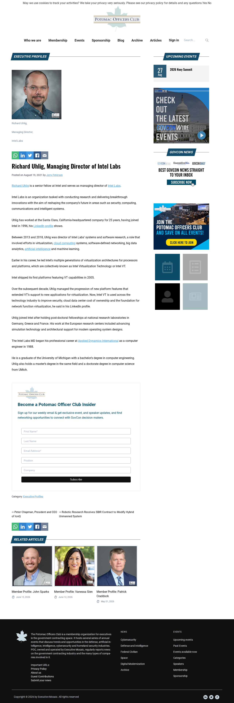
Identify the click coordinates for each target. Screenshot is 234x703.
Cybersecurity (128, 639)
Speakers (178, 663)
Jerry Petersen (54, 175)
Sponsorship (101, 40)
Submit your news (41, 680)
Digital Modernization (133, 663)
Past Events (180, 645)
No (209, 3)
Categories (179, 657)
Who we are (32, 40)
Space (124, 657)
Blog (121, 40)
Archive (137, 40)
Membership (57, 40)
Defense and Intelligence (134, 645)
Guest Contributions (42, 676)
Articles (156, 40)
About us (36, 672)
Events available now (185, 651)
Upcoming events (183, 639)
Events (79, 40)
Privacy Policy (39, 668)
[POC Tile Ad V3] (181, 226)
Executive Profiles (33, 496)
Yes (204, 3)
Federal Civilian (129, 651)
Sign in (174, 40)
